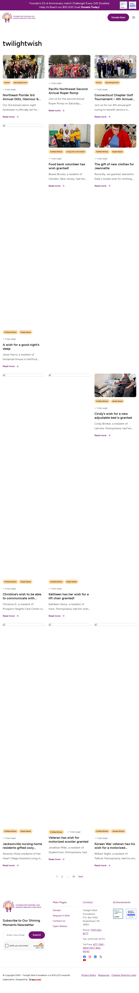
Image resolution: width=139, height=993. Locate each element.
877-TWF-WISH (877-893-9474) (94, 948)
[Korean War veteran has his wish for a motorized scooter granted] (115, 625)
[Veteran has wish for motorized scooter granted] (69, 625)
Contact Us (59, 920)
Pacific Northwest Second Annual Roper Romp (68, 91)
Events (7, 83)
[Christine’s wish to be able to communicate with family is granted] (24, 375)
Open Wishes (60, 926)
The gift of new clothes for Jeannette (114, 166)
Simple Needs (25, 332)
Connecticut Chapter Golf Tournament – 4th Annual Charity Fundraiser (113, 99)
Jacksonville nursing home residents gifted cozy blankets (22, 848)
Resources (103, 975)
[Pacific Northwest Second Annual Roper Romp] (69, 57)
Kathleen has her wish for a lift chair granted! (69, 596)
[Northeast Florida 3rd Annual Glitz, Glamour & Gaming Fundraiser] (24, 57)
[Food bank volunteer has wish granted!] (69, 126)
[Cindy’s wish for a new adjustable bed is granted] (115, 375)
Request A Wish (61, 915)
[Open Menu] (133, 17)
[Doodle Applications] (35, 979)
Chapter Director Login (123, 975)
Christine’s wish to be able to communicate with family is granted (22, 598)
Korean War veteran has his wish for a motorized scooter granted (114, 848)
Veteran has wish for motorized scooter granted (68, 839)
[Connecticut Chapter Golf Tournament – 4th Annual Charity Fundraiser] (115, 57)
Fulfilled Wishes (10, 332)
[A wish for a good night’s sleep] (24, 126)
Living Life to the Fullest (75, 152)
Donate (57, 910)
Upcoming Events (20, 83)
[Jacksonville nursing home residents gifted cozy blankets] (24, 625)
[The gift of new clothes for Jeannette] (115, 126)
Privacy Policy (88, 975)
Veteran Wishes (118, 831)
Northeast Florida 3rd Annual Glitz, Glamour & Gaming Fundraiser (21, 99)
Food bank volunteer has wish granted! (67, 166)
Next (80, 876)
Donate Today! (90, 7)
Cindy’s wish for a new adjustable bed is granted (113, 416)
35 (73, 876)
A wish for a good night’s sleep (21, 347)
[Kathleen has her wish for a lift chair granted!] (69, 375)
